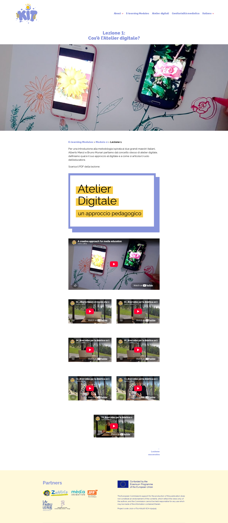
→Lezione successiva (154, 451)
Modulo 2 (102, 141)
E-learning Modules (137, 13)
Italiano (206, 13)
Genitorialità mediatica (185, 13)
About (117, 13)
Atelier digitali (160, 13)
